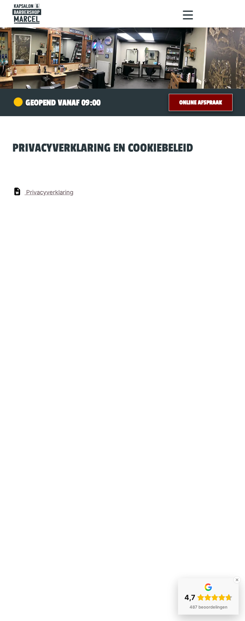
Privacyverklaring (49, 192)
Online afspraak (200, 102)
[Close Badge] (237, 580)
